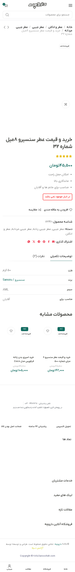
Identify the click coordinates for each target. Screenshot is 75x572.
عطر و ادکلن (55, 27)
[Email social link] (53, 242)
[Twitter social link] (33, 242)
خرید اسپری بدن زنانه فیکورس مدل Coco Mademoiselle (23, 361)
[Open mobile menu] (70, 5)
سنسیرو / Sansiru (14, 280)
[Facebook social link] (49, 242)
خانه (69, 27)
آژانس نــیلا (37, 548)
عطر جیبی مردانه (22, 229)
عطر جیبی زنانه (42, 229)
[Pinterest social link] (44, 242)
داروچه (58, 544)
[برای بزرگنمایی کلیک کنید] (66, 104)
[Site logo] (37, 5)
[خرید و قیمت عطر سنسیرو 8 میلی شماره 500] (56, 339)
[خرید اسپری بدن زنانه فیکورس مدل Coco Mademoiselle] (19, 339)
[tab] (61, 256)
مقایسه (33, 209)
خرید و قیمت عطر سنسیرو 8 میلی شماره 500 (56, 359)
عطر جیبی (38, 27)
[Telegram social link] (39, 242)
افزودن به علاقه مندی (56, 209)
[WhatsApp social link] (28, 242)
